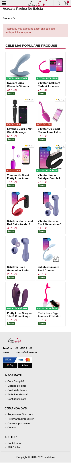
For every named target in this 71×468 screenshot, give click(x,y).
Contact (11, 427)
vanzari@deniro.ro (26, 351)
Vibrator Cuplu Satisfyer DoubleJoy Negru (50, 178)
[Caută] (58, 3)
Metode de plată (16, 385)
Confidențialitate (16, 398)
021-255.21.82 (23, 348)
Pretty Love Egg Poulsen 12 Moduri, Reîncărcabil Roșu (50, 316)
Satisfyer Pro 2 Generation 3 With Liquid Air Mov (18, 270)
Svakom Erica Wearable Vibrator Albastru (18, 86)
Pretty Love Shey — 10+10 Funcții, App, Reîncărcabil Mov (19, 316)
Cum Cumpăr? (15, 381)
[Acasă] (37, 3)
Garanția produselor (19, 423)
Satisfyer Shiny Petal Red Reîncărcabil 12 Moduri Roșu (20, 224)
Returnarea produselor (20, 418)
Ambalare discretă (17, 394)
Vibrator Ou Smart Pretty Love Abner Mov (18, 178)
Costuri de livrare (17, 390)
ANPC (10, 447)
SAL (19, 447)
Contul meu (14, 443)
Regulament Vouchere (20, 414)
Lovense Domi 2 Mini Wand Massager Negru (20, 132)
